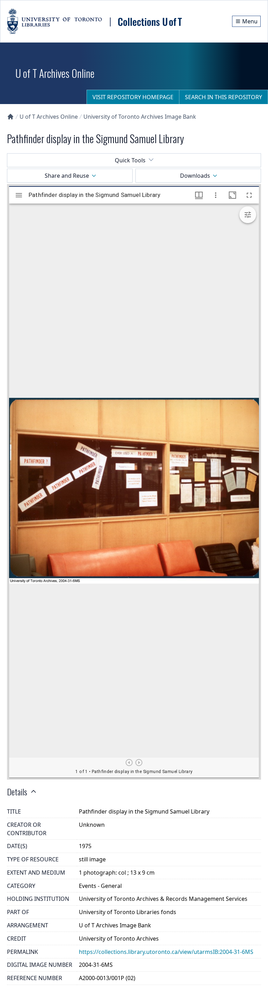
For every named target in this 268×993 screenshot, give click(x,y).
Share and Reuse (67, 175)
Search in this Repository (223, 97)
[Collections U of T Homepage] (10, 116)
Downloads (195, 175)
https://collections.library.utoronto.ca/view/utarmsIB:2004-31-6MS (166, 952)
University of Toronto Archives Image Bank (139, 116)
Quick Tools (130, 160)
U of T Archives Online (49, 116)
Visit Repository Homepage (132, 97)
